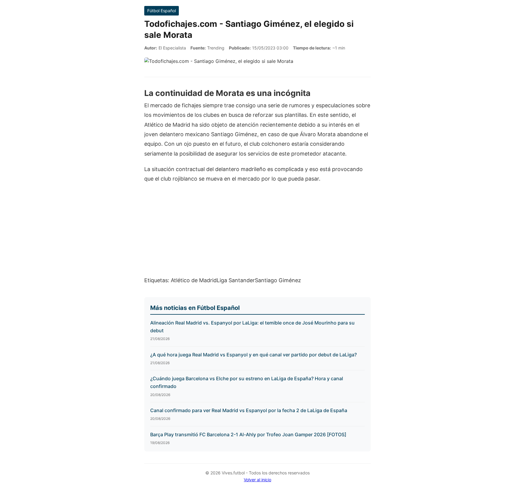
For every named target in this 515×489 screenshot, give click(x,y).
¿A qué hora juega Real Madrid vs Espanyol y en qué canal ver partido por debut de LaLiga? (253, 355)
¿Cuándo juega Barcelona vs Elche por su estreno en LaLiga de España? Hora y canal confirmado (246, 382)
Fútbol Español (161, 10)
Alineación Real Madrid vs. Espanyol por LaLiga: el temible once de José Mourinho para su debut (252, 326)
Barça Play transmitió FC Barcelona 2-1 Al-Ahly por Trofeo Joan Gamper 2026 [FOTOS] (248, 434)
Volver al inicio (257, 479)
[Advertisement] (257, 232)
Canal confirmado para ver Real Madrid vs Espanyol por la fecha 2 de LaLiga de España (248, 410)
